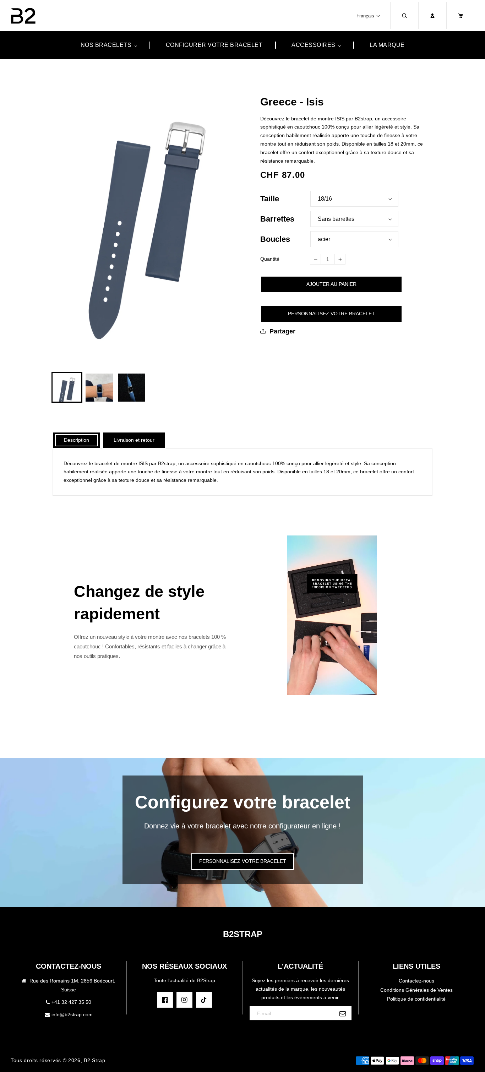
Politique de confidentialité (416, 999)
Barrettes (277, 218)
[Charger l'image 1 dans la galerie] (67, 387)
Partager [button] (282, 331)
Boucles (275, 239)
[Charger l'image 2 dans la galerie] (99, 387)
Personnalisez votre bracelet (331, 313)
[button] (404, 15)
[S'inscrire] (343, 1014)
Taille (269, 198)
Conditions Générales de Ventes (416, 990)
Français (365, 15)
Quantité (269, 259)
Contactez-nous (416, 981)
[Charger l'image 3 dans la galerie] (131, 387)
